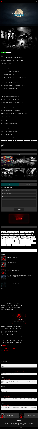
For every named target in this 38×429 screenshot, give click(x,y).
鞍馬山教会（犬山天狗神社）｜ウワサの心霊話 (8, 307)
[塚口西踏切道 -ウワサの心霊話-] (3, 271)
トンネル (10, 232)
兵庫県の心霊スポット (15, 257)
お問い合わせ (31, 423)
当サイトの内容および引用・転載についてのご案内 (19, 423)
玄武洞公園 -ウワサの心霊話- (11, 262)
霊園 (24, 245)
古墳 (14, 234)
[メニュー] (36, 1)
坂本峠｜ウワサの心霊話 (6, 379)
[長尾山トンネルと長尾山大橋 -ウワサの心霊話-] (3, 258)
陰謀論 (14, 245)
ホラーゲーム (23, 232)
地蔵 (25, 234)
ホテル (16, 232)
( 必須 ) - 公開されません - (6, 193)
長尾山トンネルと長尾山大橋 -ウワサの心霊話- (14, 256)
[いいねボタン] (2, 55)
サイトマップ (7, 423)
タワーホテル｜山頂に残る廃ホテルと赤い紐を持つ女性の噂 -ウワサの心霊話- (19, 275)
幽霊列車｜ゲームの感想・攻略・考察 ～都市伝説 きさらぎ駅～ (11, 303)
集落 (19, 245)
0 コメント (10, 184)
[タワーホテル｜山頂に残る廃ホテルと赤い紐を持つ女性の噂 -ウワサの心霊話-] (3, 277)
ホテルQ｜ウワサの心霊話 (6, 396)
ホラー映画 (30, 232)
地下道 (20, 234)
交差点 (3, 234)
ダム (3, 232)
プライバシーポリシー (16, 424)
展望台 (27, 236)
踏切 (9, 245)
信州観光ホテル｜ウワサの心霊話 (6, 301)
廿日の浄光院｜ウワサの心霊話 (7, 405)
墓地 (12, 236)
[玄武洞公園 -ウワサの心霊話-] (3, 264)
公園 (9, 234)
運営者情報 (23, 424)
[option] (9, 415)
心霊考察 (22, 238)
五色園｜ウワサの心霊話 (5, 309)
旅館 (33, 238)
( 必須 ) (6, 190)
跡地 (3, 245)
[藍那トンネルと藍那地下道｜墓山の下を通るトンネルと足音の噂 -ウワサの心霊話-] (3, 284)
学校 (17, 236)
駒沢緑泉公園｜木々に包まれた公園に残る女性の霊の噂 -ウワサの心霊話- (13, 371)
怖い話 (22, 15)
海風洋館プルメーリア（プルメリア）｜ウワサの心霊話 (9, 305)
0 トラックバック (28, 184)
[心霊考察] (1, 2)
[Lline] (3, 52)
